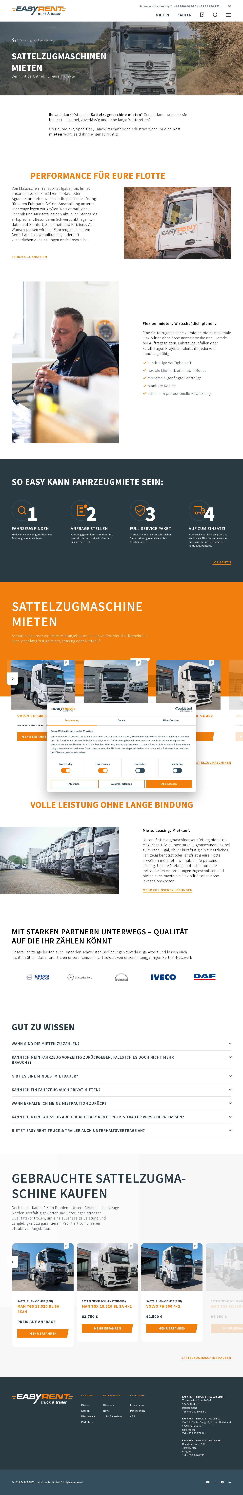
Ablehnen (74, 783)
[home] (14, 40)
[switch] (103, 770)
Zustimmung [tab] (72, 720)
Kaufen (184, 15)
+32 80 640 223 (209, 6)
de (229, 6)
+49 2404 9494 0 (185, 6)
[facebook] (215, 1482)
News (106, 1410)
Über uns (108, 1405)
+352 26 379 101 (196, 1433)
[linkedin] (229, 1482)
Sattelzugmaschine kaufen (206, 1358)
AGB (132, 1416)
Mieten (162, 15)
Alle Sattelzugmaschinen (207, 762)
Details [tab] (122, 720)
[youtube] (207, 1482)
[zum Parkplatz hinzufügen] (66, 663)
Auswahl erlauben (121, 783)
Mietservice (88, 1416)
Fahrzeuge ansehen (29, 257)
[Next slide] (12, 678)
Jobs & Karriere (112, 1416)
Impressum (137, 1405)
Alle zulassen (169, 783)
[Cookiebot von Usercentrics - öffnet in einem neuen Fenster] (177, 709)
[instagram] (222, 1482)
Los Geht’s (221, 562)
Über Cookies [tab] (171, 720)
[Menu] (228, 15)
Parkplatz (87, 1422)
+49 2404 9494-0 (196, 1411)
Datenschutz (138, 1410)
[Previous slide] (12, 666)
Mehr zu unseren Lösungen (167, 890)
